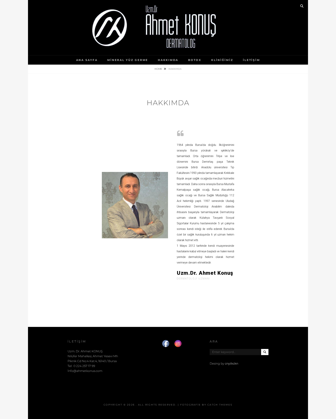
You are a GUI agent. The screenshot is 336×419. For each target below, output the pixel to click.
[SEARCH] (302, 6)
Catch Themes (219, 404)
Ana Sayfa (87, 60)
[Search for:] (239, 352)
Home (159, 68)
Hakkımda (168, 60)
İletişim (251, 60)
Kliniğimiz (222, 60)
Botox (194, 60)
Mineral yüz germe (127, 60)
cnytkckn (231, 363)
